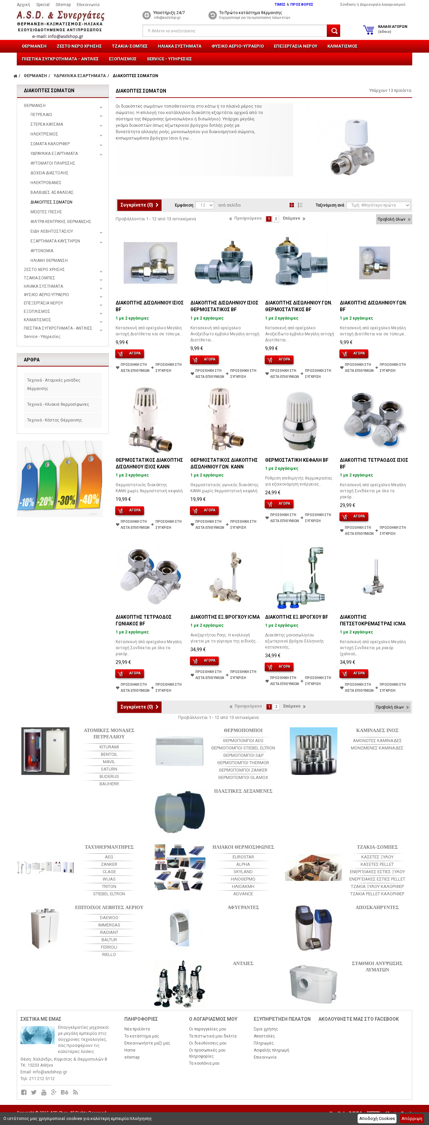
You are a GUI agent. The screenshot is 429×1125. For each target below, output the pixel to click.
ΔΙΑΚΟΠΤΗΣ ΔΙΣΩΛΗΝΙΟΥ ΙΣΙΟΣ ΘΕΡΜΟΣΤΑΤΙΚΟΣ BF (224, 306)
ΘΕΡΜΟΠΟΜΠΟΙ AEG (243, 740)
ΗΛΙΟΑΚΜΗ (243, 886)
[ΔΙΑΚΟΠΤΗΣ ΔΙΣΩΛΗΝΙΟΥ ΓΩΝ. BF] (375, 262)
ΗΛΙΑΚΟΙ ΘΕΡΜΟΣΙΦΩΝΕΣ (243, 846)
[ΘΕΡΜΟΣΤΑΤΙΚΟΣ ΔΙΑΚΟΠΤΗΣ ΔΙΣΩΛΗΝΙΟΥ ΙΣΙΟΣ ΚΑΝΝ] (150, 420)
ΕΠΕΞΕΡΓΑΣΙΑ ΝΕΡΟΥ (295, 46)
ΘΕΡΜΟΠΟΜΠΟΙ (243, 729)
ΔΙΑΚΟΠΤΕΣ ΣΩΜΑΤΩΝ (51, 202)
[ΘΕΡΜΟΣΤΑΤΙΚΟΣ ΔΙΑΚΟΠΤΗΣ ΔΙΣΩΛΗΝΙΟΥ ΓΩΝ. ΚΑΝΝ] (225, 420)
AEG (109, 856)
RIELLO (109, 954)
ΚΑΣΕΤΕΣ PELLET (377, 864)
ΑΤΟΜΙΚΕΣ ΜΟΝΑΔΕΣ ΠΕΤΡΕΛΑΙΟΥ (109, 733)
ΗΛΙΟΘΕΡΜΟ (243, 879)
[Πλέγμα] (292, 205)
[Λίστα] (300, 205)
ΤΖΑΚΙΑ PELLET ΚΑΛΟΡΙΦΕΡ (377, 893)
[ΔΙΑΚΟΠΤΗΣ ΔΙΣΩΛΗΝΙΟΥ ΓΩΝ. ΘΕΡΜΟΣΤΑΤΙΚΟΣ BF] (300, 262)
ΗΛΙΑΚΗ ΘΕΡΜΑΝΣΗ (49, 260)
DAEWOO (109, 917)
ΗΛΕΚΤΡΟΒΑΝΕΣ (46, 182)
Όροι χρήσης (266, 1029)
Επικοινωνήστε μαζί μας (147, 1043)
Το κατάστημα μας (141, 1036)
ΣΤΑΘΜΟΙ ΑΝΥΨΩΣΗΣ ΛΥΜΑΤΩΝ (377, 966)
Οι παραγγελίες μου (207, 1029)
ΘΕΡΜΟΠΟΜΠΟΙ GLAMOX (243, 777)
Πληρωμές (264, 1043)
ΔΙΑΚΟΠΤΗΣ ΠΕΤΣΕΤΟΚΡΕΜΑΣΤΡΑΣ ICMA (373, 620)
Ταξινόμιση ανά (330, 205)
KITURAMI (109, 746)
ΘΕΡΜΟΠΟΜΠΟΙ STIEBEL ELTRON (243, 747)
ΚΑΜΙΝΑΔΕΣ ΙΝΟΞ (377, 729)
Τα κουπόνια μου (204, 1063)
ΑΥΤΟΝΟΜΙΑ (41, 250)
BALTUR (109, 939)
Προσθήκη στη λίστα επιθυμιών (135, 368)
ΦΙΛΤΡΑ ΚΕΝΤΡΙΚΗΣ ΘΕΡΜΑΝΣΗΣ (60, 221)
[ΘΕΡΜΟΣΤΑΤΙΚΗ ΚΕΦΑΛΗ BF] (300, 420)
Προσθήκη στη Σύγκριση (169, 368)
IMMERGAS (109, 924)
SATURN (109, 769)
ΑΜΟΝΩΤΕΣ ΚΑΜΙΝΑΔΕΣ (377, 740)
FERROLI (109, 947)
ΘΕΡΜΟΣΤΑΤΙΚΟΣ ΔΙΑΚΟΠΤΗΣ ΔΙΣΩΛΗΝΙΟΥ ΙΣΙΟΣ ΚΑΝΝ (149, 463)
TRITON (109, 886)
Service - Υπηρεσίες (169, 58)
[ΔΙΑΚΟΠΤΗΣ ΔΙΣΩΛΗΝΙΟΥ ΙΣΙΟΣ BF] (150, 262)
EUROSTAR (243, 856)
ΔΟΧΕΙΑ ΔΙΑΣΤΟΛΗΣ (49, 173)
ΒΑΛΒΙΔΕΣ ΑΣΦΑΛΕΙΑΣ (52, 192)
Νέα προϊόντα (137, 1029)
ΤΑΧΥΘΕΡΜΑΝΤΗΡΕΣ (109, 846)
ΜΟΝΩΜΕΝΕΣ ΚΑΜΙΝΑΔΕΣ (377, 747)
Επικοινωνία (88, 4)
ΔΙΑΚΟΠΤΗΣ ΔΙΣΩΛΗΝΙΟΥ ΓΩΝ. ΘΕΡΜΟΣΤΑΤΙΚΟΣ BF (298, 306)
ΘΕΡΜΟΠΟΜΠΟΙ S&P (243, 755)
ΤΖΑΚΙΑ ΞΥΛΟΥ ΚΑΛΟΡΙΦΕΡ (377, 886)
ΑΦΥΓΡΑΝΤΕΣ (243, 906)
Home (129, 1050)
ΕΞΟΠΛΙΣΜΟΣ (123, 58)
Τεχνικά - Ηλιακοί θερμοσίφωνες (58, 404)
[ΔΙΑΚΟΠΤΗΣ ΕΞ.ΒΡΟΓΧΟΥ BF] (300, 577)
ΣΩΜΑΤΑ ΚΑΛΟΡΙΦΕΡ (50, 144)
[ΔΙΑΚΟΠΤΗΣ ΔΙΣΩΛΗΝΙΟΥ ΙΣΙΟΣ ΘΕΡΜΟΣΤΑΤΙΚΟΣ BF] (225, 262)
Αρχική (23, 4)
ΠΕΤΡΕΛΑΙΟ (41, 114)
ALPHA (243, 864)
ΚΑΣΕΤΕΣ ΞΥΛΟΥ (377, 856)
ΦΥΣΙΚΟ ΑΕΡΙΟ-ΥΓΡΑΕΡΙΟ (237, 46)
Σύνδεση (348, 4)
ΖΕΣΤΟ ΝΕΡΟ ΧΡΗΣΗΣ (79, 46)
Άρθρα (32, 359)
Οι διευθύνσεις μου (208, 1043)
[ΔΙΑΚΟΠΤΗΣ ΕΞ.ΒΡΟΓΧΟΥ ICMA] (225, 577)
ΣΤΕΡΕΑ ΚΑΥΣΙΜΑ (46, 124)
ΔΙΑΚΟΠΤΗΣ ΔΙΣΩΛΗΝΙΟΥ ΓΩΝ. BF (373, 306)
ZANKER (109, 864)
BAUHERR (109, 783)
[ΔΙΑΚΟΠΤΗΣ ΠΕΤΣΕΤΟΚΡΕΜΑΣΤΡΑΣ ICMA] (375, 577)
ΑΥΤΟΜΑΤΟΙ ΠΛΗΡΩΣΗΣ (52, 163)
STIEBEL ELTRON (109, 893)
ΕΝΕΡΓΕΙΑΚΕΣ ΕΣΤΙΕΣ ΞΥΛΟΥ (377, 871)
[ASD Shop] (66, 24)
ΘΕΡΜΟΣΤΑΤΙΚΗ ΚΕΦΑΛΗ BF (296, 460)
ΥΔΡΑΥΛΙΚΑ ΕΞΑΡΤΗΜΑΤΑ (54, 153)
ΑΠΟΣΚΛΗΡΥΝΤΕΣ (377, 906)
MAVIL (109, 761)
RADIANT (109, 932)
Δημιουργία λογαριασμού (383, 4)
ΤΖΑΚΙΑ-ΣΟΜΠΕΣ (130, 46)
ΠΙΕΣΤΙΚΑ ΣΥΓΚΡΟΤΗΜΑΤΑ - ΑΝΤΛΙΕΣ (60, 58)
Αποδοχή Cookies (377, 1118)
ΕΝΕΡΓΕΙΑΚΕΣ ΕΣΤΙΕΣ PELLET (377, 879)
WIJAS (109, 879)
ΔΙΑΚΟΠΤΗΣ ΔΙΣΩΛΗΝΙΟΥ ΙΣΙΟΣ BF (150, 306)
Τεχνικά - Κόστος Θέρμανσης (54, 420)
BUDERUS (109, 776)
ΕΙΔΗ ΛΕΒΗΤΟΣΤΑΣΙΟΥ (51, 231)
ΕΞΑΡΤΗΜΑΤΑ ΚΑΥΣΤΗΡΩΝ (55, 241)
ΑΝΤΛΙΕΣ (243, 962)
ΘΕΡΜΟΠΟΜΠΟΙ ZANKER (243, 770)
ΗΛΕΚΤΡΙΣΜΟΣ (44, 134)
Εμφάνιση (184, 205)
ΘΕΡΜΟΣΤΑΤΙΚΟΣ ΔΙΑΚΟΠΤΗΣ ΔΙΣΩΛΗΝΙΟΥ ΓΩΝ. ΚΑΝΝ (224, 463)
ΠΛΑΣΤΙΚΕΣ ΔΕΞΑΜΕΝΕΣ (243, 790)
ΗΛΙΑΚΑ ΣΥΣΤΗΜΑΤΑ (179, 46)
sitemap (131, 1057)
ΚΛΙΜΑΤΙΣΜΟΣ (342, 46)
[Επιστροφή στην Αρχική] (15, 75)
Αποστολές (264, 1036)
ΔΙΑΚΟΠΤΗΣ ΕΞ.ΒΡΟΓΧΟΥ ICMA (225, 617)
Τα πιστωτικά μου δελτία (213, 1036)
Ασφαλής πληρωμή (271, 1050)
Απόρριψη (412, 1118)
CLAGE (109, 871)
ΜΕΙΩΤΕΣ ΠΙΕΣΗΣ (46, 212)
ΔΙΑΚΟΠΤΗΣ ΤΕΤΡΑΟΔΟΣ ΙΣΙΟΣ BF (374, 463)
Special (43, 4)
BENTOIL (109, 754)
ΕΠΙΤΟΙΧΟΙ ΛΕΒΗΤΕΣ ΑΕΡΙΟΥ (109, 906)
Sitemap (63, 4)
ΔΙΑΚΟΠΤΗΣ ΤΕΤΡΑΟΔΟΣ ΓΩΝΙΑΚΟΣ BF (144, 620)
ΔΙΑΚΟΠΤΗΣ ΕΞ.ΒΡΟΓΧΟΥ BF (296, 617)
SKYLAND (243, 871)
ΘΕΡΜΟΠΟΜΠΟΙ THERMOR (243, 762)
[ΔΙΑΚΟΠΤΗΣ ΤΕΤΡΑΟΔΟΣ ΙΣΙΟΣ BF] (375, 420)
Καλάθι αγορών (392, 29)
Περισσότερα (129, 144)
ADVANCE (243, 893)
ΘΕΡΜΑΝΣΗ (34, 46)
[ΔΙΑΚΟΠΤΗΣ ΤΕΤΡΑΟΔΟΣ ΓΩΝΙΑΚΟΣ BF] (150, 577)
